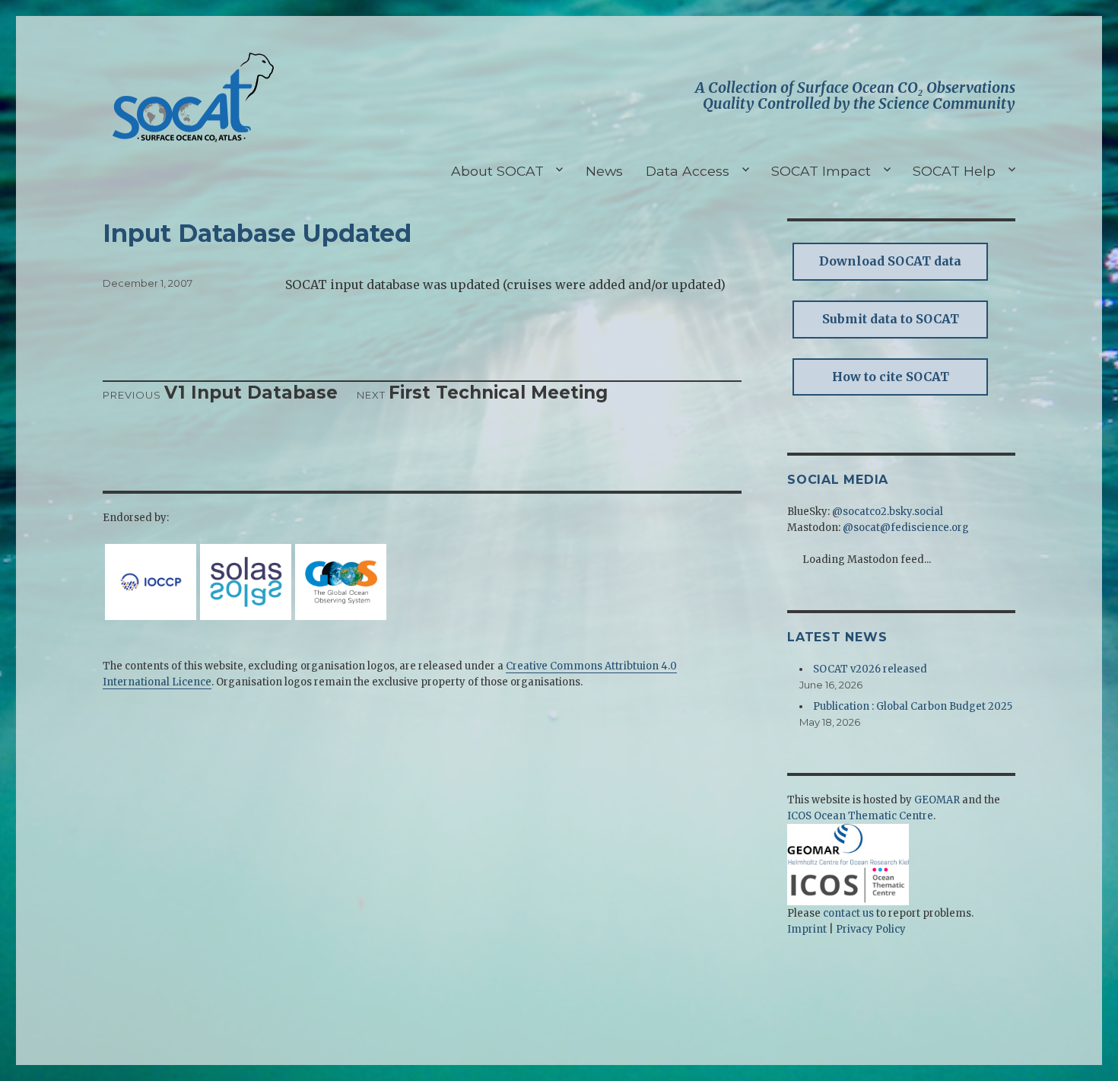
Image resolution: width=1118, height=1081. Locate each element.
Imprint (807, 929)
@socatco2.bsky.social (887, 511)
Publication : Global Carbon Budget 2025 (912, 706)
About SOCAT (497, 171)
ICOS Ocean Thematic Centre (860, 815)
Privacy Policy (871, 929)
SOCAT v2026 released (870, 669)
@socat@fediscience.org (906, 527)
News (604, 171)
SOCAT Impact (821, 171)
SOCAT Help (954, 171)
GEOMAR (937, 799)
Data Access (687, 171)
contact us (848, 913)
